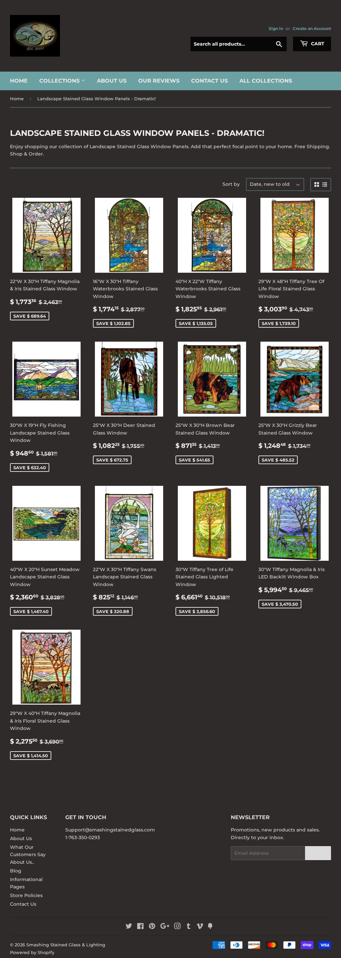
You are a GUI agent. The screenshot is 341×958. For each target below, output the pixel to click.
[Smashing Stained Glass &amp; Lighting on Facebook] (140, 927)
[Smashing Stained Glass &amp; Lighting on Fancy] (210, 927)
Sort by (231, 184)
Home (19, 81)
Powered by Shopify (32, 952)
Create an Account (312, 28)
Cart (317, 44)
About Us (112, 81)
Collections (60, 81)
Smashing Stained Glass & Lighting (65, 944)
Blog (15, 871)
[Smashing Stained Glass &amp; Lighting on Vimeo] (199, 927)
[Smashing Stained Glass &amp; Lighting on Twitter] (129, 927)
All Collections (265, 81)
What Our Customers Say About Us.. (28, 854)
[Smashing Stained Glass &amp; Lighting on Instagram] (177, 927)
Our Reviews (158, 81)
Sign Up (318, 853)
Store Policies (26, 895)
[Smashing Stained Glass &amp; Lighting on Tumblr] (188, 927)
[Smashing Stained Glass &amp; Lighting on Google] (165, 927)
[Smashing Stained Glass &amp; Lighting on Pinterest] (152, 927)
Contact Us (209, 81)
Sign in (276, 28)
